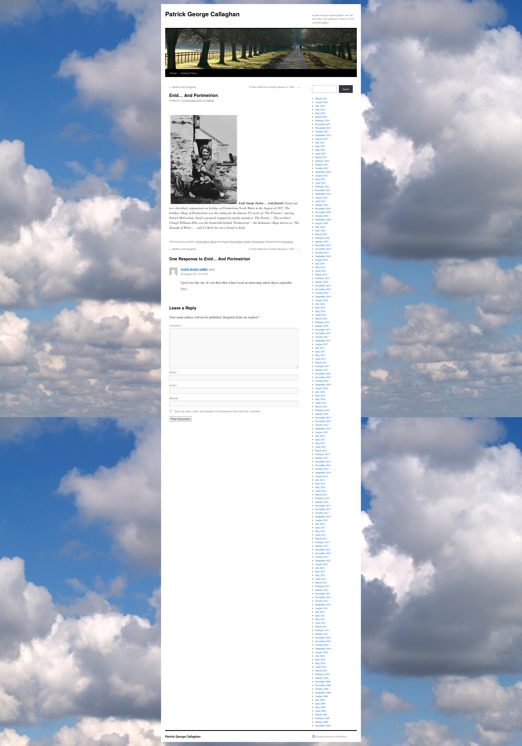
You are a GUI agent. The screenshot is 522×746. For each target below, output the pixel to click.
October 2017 (321, 336)
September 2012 (323, 560)
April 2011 (320, 622)
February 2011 (322, 630)
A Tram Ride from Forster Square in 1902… (274, 87)
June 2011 (320, 615)
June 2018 (320, 307)
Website (173, 398)
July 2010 (320, 655)
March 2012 (321, 582)
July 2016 (320, 391)
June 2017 (320, 351)
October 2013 (321, 512)
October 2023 (321, 131)
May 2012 (320, 575)
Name (173, 372)
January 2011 (321, 633)
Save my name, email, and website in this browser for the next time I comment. (218, 411)
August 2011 (321, 608)
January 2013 (321, 545)
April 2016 (320, 402)
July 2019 (320, 263)
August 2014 (321, 476)
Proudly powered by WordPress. (332, 736)
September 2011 (323, 604)
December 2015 (323, 417)
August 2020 (321, 223)
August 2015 (321, 432)
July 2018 (320, 303)
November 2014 (323, 465)
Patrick (210, 100)
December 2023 (323, 124)
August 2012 (321, 564)
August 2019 (321, 259)
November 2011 (323, 597)
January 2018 (321, 325)
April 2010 (320, 666)
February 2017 (322, 366)
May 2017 (320, 355)
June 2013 (320, 527)
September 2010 (323, 648)
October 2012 (321, 556)
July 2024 (320, 105)
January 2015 (321, 457)
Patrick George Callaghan (202, 13)
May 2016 (320, 399)
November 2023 (323, 127)
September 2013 (323, 516)
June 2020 (320, 230)
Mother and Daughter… (183, 87)
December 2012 (323, 549)
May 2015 (320, 443)
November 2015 (323, 421)
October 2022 (321, 168)
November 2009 (323, 685)
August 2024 (321, 102)
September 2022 (323, 171)
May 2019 (320, 267)
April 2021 (320, 201)
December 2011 (323, 593)
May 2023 (320, 149)
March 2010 (321, 670)
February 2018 (322, 322)
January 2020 (321, 241)
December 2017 (323, 329)
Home (173, 73)
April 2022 (320, 182)
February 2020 (322, 237)
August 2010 (321, 652)
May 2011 (320, 619)
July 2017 (320, 347)
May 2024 (320, 113)
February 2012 (322, 586)
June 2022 (320, 179)
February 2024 (322, 120)
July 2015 (320, 435)
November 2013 (323, 509)
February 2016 (322, 410)
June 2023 (320, 146)
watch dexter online (194, 269)
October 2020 (321, 215)
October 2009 (321, 688)
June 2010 (320, 659)
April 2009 (320, 710)
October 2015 (321, 424)
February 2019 (322, 278)
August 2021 (321, 197)
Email (173, 385)
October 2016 (321, 380)
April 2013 (320, 534)
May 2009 (320, 707)
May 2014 (320, 487)
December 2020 (323, 208)
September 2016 (323, 384)
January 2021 (321, 204)
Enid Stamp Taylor (207, 241)
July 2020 (320, 226)
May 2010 (320, 663)
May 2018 (320, 311)
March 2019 (321, 274)
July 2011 (320, 611)
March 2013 (321, 538)
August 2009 (321, 696)
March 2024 (321, 116)
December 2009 (323, 681)
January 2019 (321, 281)
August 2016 (321, 388)
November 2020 (323, 212)
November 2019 (323, 248)
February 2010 (322, 674)
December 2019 (323, 245)
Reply (184, 288)
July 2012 (320, 567)
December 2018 (323, 285)
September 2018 (323, 296)
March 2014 (321, 494)
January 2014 (321, 501)
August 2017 (321, 344)
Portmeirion (258, 241)
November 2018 (323, 289)
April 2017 (320, 358)
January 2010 (321, 677)
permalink (287, 241)
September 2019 (323, 256)
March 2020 (321, 234)
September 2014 (323, 472)
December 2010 (323, 637)
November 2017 (323, 333)
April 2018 (320, 314)
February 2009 (322, 718)
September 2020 (323, 219)
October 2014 (321, 468)
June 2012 (320, 571)
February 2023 (322, 160)
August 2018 (321, 300)
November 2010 (323, 641)
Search (346, 89)
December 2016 (323, 373)
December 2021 (323, 190)
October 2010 (321, 644)
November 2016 (323, 377)
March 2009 (321, 714)
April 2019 (320, 270)
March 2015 (321, 450)
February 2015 (322, 454)
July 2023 (320, 142)
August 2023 (321, 138)
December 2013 (323, 505)
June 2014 (320, 483)
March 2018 (321, 318)
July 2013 (320, 523)
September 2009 (323, 692)
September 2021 (323, 193)
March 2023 (321, 157)
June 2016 (320, 395)
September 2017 (323, 340)
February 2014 (322, 498)
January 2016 (321, 413)
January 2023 (321, 164)
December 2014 (323, 461)
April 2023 (320, 153)
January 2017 (321, 369)
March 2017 (321, 362)
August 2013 (321, 520)
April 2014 (320, 490)
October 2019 (321, 252)
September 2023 (323, 135)
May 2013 (320, 531)
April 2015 (320, 446)
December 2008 (323, 725)
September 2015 (323, 428)
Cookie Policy (189, 73)
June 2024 (320, 109)
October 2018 (321, 292)
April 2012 (320, 578)
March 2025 (321, 98)
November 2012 (323, 553)
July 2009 (320, 699)
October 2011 (321, 600)
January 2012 (321, 589)
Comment (175, 325)
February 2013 (322, 542)
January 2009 (321, 721)
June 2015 (320, 439)
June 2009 (320, 703)
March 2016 (321, 406)
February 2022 (322, 186)
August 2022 (321, 175)
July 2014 (320, 479)
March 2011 (321, 626)
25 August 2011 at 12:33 (194, 274)
